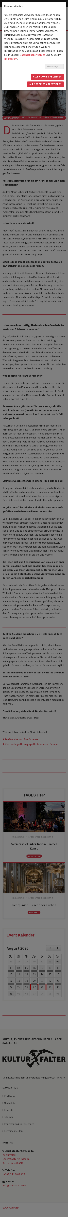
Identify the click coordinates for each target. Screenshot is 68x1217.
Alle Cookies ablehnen (47, 76)
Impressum (10, 58)
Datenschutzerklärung (32, 54)
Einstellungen (53, 66)
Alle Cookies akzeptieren (45, 84)
